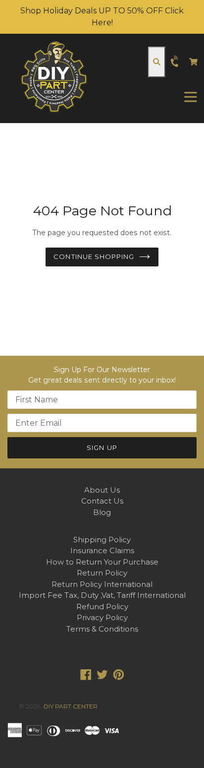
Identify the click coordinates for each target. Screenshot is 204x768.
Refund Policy (102, 606)
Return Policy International (102, 584)
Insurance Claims (102, 550)
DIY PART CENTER (71, 706)
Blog (102, 512)
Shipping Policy (102, 539)
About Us (102, 490)
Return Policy (102, 572)
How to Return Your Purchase (102, 562)
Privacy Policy (102, 617)
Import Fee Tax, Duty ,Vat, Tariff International (102, 595)
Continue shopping (93, 256)
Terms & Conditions (102, 629)
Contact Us (102, 501)
